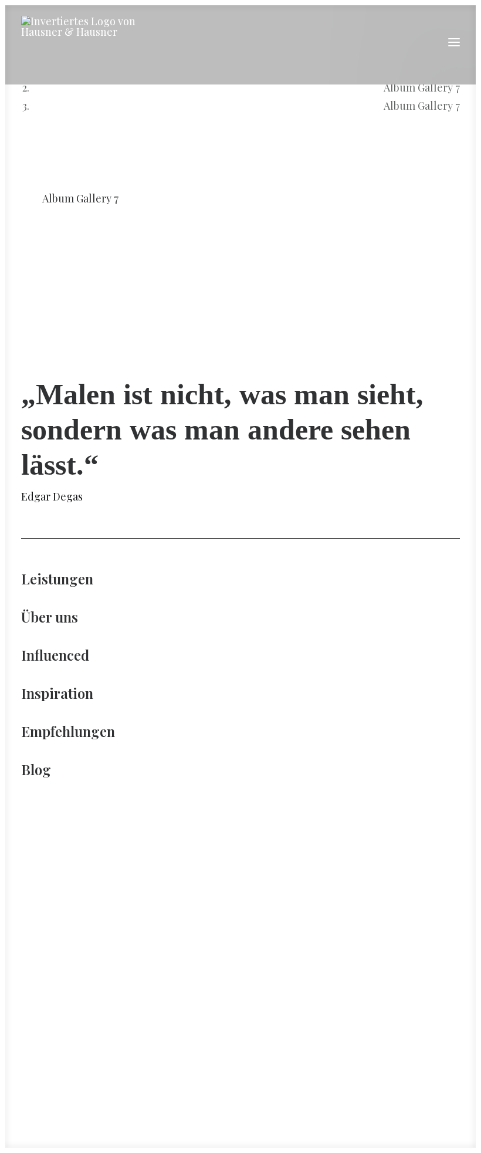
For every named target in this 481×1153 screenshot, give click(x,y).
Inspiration (57, 693)
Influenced (55, 654)
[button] (454, 42)
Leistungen (57, 578)
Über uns (49, 616)
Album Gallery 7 (422, 87)
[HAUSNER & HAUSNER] (84, 42)
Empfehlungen (68, 731)
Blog (36, 769)
